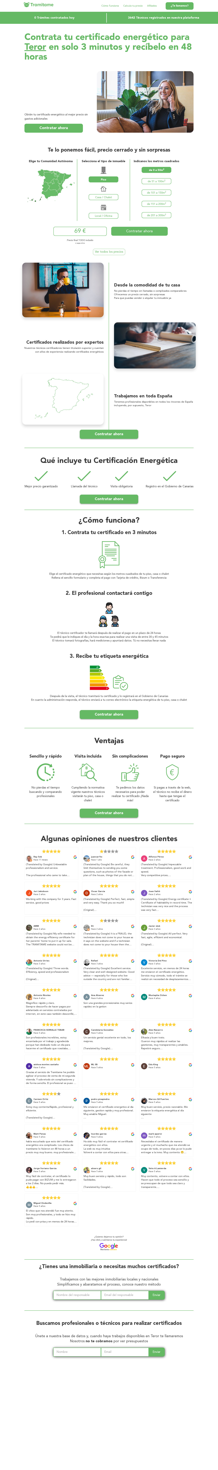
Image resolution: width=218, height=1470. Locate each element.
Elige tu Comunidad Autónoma (51, 161)
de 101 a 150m (156, 192)
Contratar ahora (53, 128)
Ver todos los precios (109, 251)
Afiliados (152, 6)
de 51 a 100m (156, 181)
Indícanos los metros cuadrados (156, 161)
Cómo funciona (110, 6)
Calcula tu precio (133, 6)
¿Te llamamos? (179, 6)
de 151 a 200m (156, 203)
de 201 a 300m (156, 215)
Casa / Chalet (103, 197)
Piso (103, 179)
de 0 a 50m (156, 170)
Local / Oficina (103, 216)
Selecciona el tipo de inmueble (103, 161)
